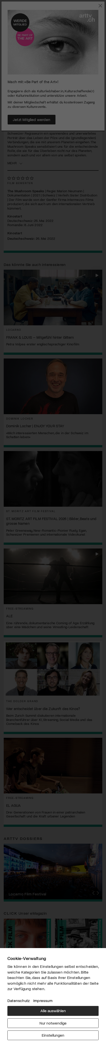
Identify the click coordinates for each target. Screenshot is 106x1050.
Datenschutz (18, 1000)
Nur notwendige (53, 1023)
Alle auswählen (53, 1010)
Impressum (43, 1000)
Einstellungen (53, 1035)
